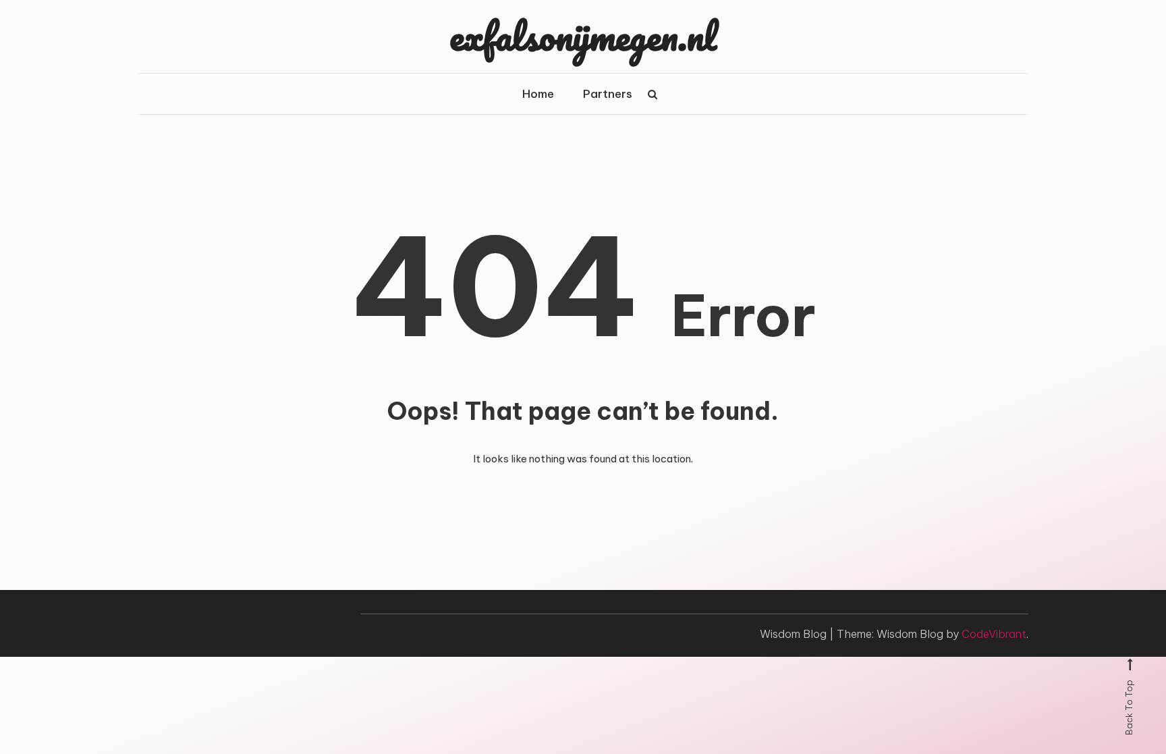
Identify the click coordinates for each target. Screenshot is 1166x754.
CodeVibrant (994, 634)
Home (538, 93)
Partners (607, 93)
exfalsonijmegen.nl (583, 36)
